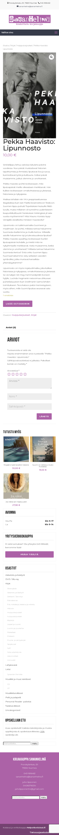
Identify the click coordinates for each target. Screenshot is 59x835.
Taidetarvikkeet (12, 706)
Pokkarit (10, 636)
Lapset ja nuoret (14, 624)
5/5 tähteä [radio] (25, 374)
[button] (51, 57)
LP (8, 688)
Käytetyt (10, 620)
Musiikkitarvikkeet (14, 693)
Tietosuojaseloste (39, 832)
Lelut (7, 669)
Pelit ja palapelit (13, 697)
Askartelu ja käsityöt (15, 575)
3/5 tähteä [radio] (17, 374)
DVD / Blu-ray (12, 579)
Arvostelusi (13, 370)
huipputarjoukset (14, 616)
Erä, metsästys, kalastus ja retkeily (21, 604)
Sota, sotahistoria (14, 652)
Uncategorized (12, 710)
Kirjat (13, 45)
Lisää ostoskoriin (18, 304)
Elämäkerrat (12, 600)
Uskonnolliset (12, 656)
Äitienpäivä (11, 588)
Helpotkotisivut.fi (36, 827)
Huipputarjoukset (25, 45)
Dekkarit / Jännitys (15, 596)
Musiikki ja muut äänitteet (18, 679)
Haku (34, 743)
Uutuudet (11, 660)
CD (8, 684)
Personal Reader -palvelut (18, 701)
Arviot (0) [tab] (11, 327)
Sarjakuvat (11, 644)
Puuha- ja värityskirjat (16, 640)
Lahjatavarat (11, 665)
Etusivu (6, 45)
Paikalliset (11, 632)
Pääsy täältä (29, 554)
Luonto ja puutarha (15, 628)
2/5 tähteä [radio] (13, 374)
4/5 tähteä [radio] (21, 374)
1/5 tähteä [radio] (9, 374)
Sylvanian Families (14, 674)
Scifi (9, 648)
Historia (10, 608)
